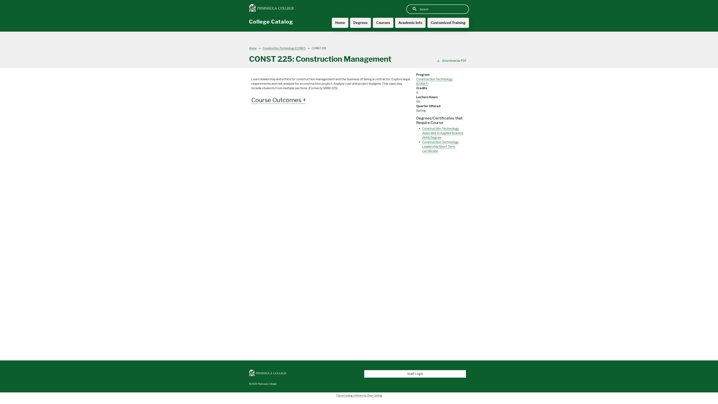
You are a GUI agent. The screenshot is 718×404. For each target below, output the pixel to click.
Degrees (360, 23)
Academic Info (410, 23)
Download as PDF (454, 60)
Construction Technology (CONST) (284, 48)
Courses (383, 23)
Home (340, 23)
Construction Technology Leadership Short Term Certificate (440, 146)
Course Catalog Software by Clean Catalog (359, 395)
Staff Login (415, 374)
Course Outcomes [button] (277, 100)
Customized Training (448, 23)
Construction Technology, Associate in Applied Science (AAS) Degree (442, 133)
